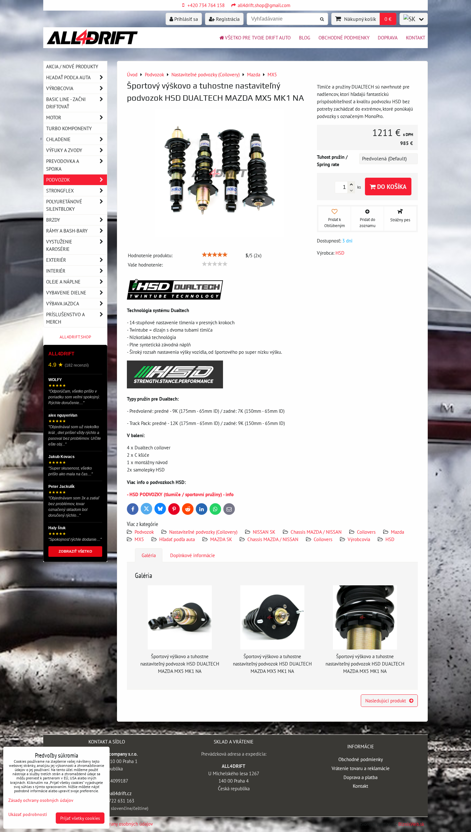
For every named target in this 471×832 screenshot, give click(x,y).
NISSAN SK (264, 532)
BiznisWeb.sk (411, 824)
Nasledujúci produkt (385, 700)
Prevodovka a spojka (62, 165)
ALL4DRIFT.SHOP (75, 337)
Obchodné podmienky (343, 37)
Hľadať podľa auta (177, 539)
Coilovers (366, 532)
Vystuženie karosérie (59, 245)
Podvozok (145, 532)
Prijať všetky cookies (80, 818)
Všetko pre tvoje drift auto (258, 37)
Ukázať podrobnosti (27, 814)
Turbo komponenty (69, 128)
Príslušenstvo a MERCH (65, 318)
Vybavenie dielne (66, 292)
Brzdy (53, 219)
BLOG (304, 37)
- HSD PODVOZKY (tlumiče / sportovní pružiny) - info (180, 494)
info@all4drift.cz (114, 793)
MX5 (139, 539)
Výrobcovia (359, 539)
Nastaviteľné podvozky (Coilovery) (203, 532)
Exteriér (56, 260)
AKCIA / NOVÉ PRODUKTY (72, 66)
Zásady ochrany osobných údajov (120, 823)
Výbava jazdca (62, 303)
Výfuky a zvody (64, 150)
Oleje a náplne (63, 281)
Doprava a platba (360, 777)
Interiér (55, 270)
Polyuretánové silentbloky (64, 205)
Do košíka (391, 187)
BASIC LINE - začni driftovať (66, 103)
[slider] (214, 254)
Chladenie (58, 139)
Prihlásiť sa (185, 19)
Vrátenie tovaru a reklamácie (361, 768)
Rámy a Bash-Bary (66, 230)
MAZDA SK (221, 539)
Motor (53, 117)
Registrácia (227, 19)
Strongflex (60, 190)
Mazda (397, 532)
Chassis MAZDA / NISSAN (316, 532)
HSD (389, 539)
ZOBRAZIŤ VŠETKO (75, 551)
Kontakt (415, 37)
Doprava (388, 37)
